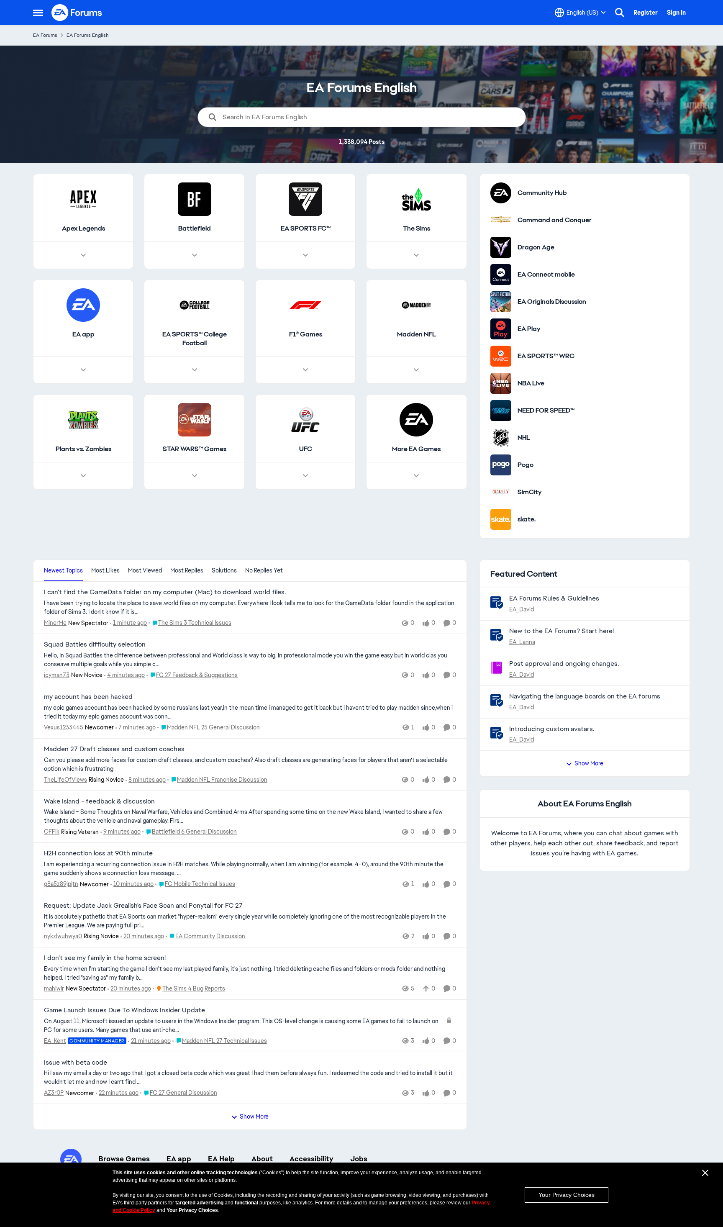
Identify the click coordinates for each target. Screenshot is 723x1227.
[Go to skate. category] (500, 519)
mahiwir (54, 988)
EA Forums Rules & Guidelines (554, 598)
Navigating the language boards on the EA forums (584, 696)
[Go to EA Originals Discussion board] (500, 301)
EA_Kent (55, 1041)
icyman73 (56, 675)
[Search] (620, 13)
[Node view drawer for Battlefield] (195, 255)
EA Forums (45, 35)
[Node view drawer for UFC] (305, 476)
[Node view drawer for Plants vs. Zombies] (83, 476)
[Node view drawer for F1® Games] (305, 370)
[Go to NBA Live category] (500, 383)
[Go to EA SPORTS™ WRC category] (500, 356)
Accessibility (311, 1158)
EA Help (221, 1158)
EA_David (521, 609)
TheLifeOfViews (65, 779)
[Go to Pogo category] (500, 464)
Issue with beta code (75, 1062)
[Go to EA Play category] (500, 328)
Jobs (358, 1158)
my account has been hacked (88, 697)
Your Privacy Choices (566, 1194)
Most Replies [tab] (186, 570)
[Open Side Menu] (38, 12)
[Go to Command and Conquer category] (500, 220)
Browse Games (124, 1158)
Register (645, 12)
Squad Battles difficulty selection (95, 644)
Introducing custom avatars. (551, 728)
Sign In (676, 12)
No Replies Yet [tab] (264, 570)
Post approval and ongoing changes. (564, 663)
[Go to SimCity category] (500, 492)
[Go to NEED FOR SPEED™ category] (500, 410)
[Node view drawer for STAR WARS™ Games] (195, 476)
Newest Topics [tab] (63, 570)
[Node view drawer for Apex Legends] (83, 255)
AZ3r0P (54, 1092)
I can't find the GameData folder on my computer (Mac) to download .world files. (165, 592)
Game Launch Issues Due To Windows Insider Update (124, 1010)
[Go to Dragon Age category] (500, 247)
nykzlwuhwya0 (63, 936)
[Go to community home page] (77, 12)
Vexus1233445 (63, 727)
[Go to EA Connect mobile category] (500, 274)
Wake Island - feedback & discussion (99, 801)
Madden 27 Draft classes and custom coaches (114, 749)
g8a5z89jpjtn (61, 884)
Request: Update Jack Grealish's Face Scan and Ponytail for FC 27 (143, 905)
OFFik (51, 831)
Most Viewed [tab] (145, 570)
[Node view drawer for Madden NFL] (416, 370)
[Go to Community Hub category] (500, 192)
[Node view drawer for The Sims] (416, 255)
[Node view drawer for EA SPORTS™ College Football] (195, 370)
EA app (179, 1158)
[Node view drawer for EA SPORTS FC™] (305, 255)
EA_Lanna (522, 642)
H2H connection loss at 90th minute (98, 853)
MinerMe (55, 622)
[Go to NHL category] (500, 437)
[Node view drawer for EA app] (83, 370)
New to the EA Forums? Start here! (561, 630)
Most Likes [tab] (105, 570)
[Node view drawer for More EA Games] (416, 476)
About (262, 1158)
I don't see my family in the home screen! (105, 958)
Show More (254, 1116)
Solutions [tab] (224, 570)
